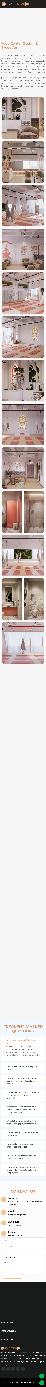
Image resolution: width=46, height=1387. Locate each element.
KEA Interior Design (17, 1382)
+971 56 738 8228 (15, 1236)
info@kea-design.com (17, 1215)
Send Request (12, 1276)
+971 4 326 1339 (14, 1225)
